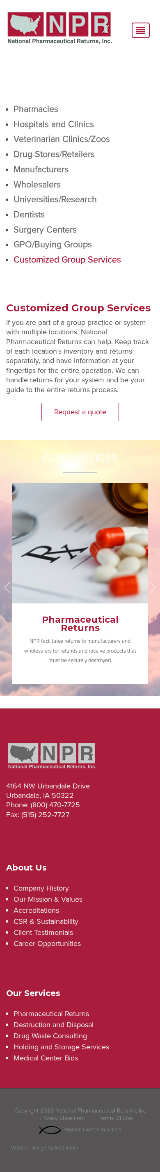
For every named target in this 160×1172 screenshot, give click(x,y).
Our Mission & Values (48, 899)
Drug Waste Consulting (50, 1035)
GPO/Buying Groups (53, 244)
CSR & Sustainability (46, 921)
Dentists (29, 214)
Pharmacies (36, 109)
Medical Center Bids (46, 1058)
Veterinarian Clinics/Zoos (62, 139)
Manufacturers (41, 169)
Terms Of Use (116, 1118)
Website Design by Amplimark (44, 1148)
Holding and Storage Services (61, 1047)
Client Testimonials (43, 932)
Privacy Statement (62, 1118)
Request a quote (80, 412)
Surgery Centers (45, 229)
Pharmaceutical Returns (51, 1013)
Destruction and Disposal (54, 1024)
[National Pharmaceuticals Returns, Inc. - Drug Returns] (59, 29)
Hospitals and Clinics (54, 124)
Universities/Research (55, 199)
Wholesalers (37, 184)
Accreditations (36, 910)
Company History (41, 888)
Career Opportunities (47, 943)
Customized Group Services (67, 259)
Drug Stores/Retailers (54, 154)
